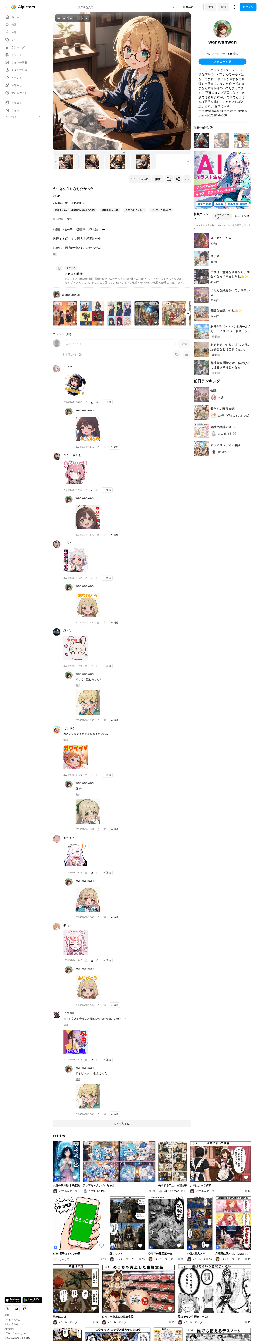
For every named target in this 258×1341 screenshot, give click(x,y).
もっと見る (240, 216)
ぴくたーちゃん (12, 1319)
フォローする (222, 61)
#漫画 (56, 229)
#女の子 (68, 229)
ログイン (248, 7)
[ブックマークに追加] (169, 179)
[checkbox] (64, 354)
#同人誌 (93, 229)
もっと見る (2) (121, 1123)
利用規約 (9, 1328)
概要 (7, 1315)
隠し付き (72, 354)
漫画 (70, 219)
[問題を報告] (97, 402)
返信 (108, 402)
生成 (210, 7)
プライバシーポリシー (16, 1333)
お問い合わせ (11, 1324)
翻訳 (55, 254)
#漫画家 (80, 229)
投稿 (223, 7)
